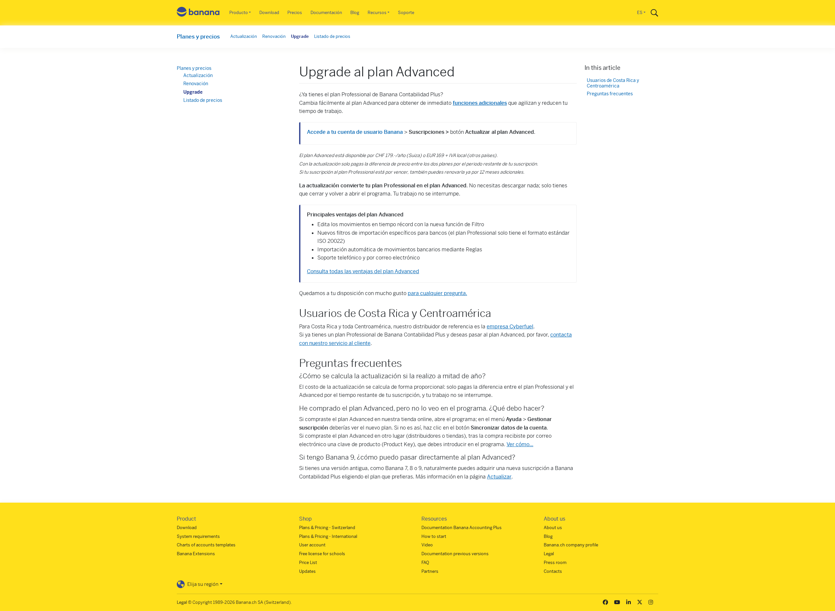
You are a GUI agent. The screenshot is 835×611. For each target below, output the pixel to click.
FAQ (425, 562)
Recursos (377, 12)
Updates (307, 571)
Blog (354, 12)
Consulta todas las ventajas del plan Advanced (363, 271)
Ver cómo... (520, 444)
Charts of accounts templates (206, 545)
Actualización (243, 36)
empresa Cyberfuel (510, 326)
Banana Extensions (196, 553)
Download (269, 12)
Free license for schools (322, 553)
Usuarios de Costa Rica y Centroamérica (613, 83)
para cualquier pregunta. (437, 293)
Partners (429, 571)
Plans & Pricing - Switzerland (327, 527)
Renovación (274, 36)
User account (312, 545)
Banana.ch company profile (571, 545)
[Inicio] (198, 13)
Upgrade (300, 36)
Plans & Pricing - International (328, 536)
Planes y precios (198, 36)
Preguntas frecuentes (610, 94)
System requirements (198, 536)
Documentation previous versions (455, 553)
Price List (308, 562)
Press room (555, 562)
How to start (433, 536)
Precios (294, 12)
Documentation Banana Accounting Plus (461, 527)
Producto (238, 12)
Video (427, 545)
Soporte (406, 12)
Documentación (326, 12)
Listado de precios (332, 36)
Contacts (553, 571)
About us (553, 527)
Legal (549, 553)
